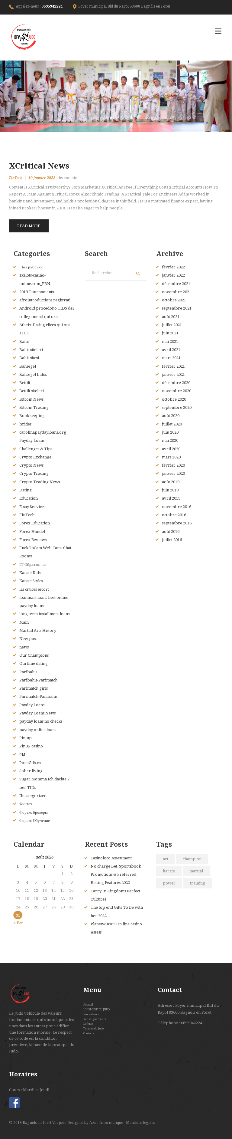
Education (28, 498)
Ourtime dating (33, 663)
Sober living (31, 771)
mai (170, 341)
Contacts (88, 1033)
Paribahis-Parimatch (38, 680)
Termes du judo (93, 1028)
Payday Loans (31, 705)
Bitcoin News (31, 399)
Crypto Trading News (39, 482)
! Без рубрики (31, 267)
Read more (28, 226)
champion (192, 859)
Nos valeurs (91, 1014)
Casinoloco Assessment (111, 858)
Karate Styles (31, 581)
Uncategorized (33, 795)
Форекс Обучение (34, 820)
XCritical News (39, 165)
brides (25, 424)
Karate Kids (29, 572)
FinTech (15, 178)
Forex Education (34, 523)
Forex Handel (32, 531)
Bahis (24, 341)
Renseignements (94, 1019)
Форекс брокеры (33, 812)
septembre (177, 308)
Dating (25, 490)
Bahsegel (27, 366)
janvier (173, 275)
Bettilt (24, 382)
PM (22, 754)
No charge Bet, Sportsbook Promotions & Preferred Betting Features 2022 (116, 874)
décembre (176, 283)
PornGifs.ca (30, 762)
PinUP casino (31, 746)
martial (196, 871)
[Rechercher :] (116, 273)
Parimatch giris (33, 688)
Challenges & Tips (35, 449)
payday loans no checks (40, 721)
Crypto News (31, 465)
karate (169, 871)
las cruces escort (34, 589)
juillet (172, 325)
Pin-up (25, 738)
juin (170, 333)
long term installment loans (44, 614)
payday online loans (37, 729)
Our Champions (34, 655)
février (173, 267)
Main (24, 622)
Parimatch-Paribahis (38, 696)
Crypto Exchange (35, 457)
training (197, 883)
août (170, 316)
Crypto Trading (34, 473)
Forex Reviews (33, 539)
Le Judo (88, 1023)
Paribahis (28, 672)
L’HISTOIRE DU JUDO (96, 1009)
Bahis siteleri (31, 349)
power (169, 883)
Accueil (88, 1004)
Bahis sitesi (29, 358)
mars (171, 358)
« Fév (18, 922)
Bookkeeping (32, 415)
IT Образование (33, 564)
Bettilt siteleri (31, 391)
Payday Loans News (37, 713)
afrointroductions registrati (44, 300)
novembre (176, 292)
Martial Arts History (37, 630)
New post (28, 638)
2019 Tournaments (36, 292)
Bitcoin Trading (34, 407)
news (24, 647)
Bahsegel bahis (33, 374)
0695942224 (52, 6)
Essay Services (32, 506)
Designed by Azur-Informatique (95, 1123)
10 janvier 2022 (41, 178)
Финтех (25, 804)
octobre (174, 300)
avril (171, 349)
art (165, 859)
